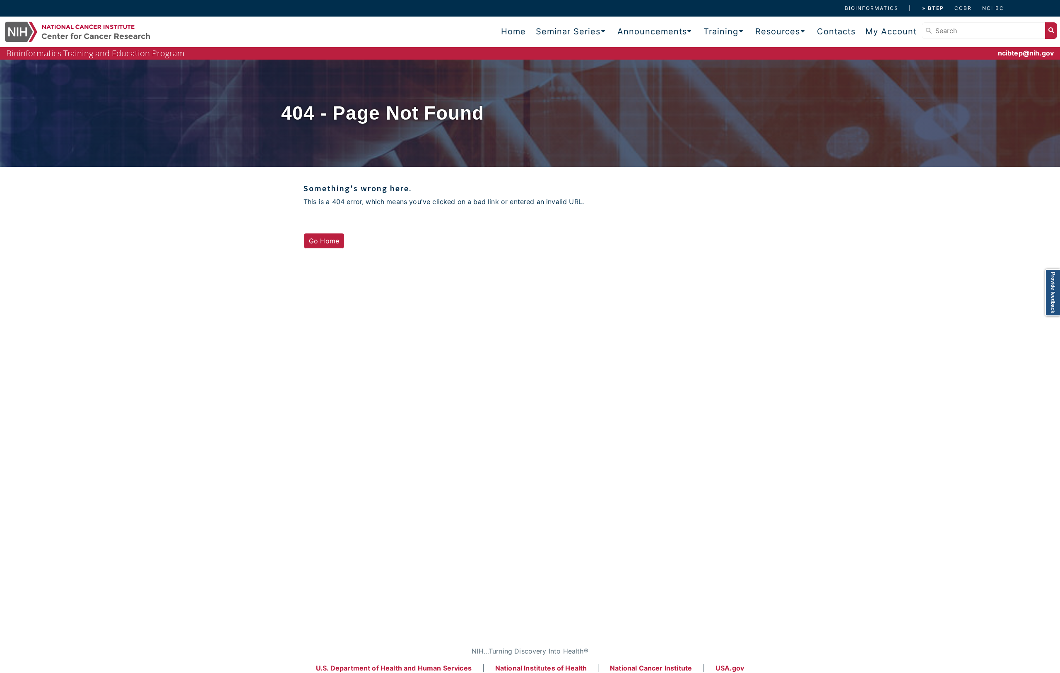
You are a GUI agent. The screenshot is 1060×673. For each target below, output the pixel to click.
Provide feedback (1053, 292)
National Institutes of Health (542, 668)
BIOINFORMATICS (872, 8)
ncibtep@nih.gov (1026, 53)
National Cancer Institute (651, 668)
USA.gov (730, 668)
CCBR (963, 8)
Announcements (652, 31)
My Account (891, 31)
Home (513, 31)
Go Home (324, 241)
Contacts (836, 31)
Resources (777, 31)
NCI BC (993, 8)
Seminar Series (568, 31)
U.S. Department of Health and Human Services (394, 668)
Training (720, 31)
